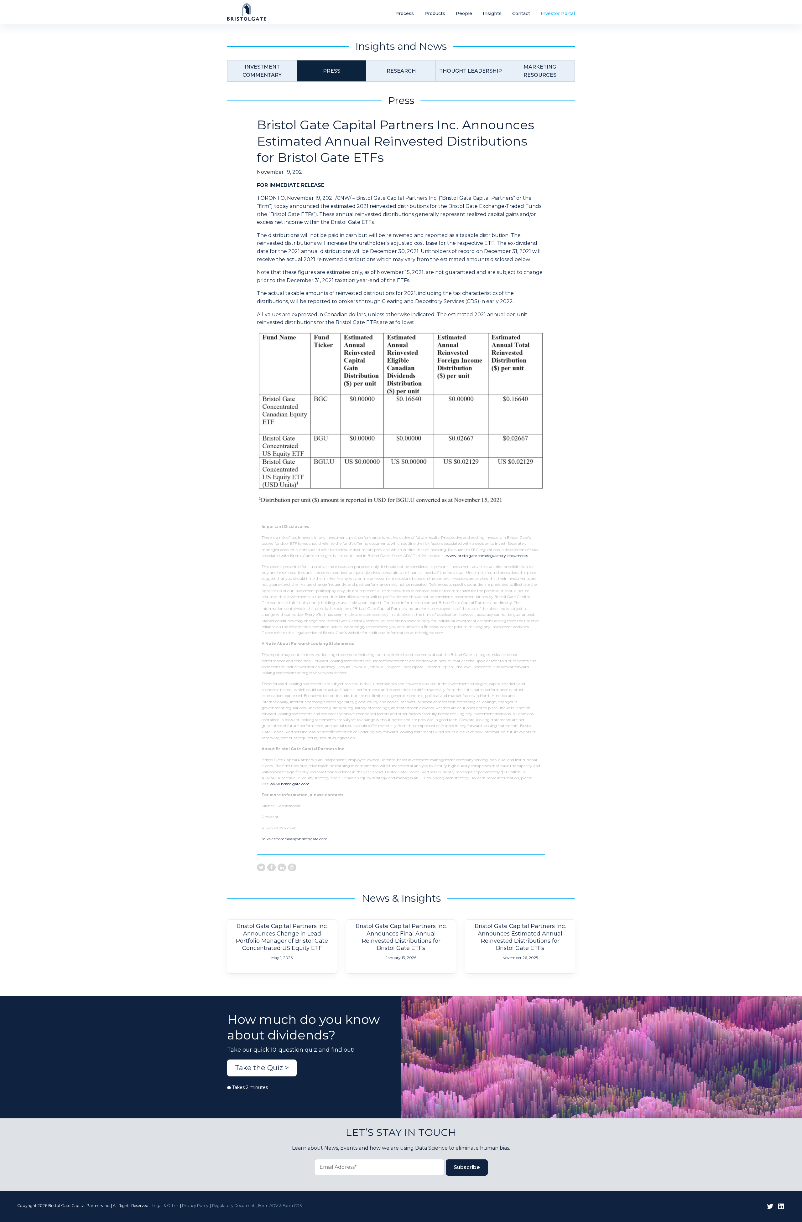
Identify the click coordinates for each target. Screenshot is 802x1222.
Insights (492, 13)
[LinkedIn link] (781, 1206)
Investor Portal (558, 13)
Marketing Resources (539, 71)
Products (434, 13)
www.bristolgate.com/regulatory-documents (487, 555)
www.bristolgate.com (290, 783)
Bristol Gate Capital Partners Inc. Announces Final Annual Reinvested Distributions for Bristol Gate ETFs (401, 937)
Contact (521, 13)
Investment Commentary (262, 71)
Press (331, 71)
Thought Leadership (470, 71)
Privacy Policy (195, 1205)
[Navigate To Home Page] (246, 12)
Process (404, 13)
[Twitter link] (770, 1206)
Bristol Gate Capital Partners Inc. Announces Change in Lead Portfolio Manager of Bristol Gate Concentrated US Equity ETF (282, 937)
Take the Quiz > (262, 1068)
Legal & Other (165, 1205)
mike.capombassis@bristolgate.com (294, 839)
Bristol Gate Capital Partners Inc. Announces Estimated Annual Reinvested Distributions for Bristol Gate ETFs (520, 937)
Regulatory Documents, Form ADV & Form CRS (257, 1205)
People (464, 13)
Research (401, 71)
